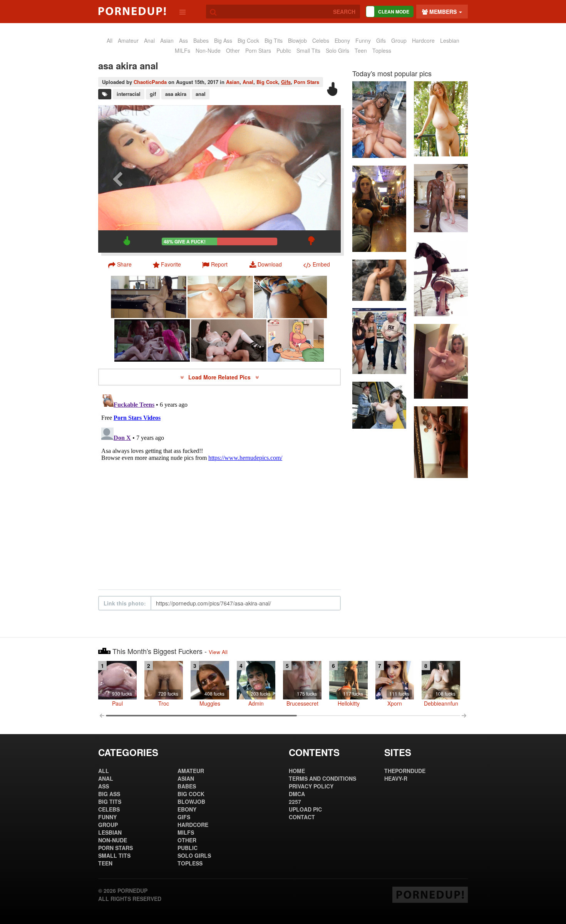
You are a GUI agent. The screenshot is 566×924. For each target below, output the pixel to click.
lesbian (449, 40)
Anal (248, 82)
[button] (215, 264)
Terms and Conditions (322, 778)
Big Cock (248, 40)
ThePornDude (404, 771)
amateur (128, 40)
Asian (232, 82)
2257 (295, 801)
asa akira (175, 93)
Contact (302, 817)
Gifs (286, 82)
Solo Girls (337, 50)
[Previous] (117, 179)
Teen (361, 50)
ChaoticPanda (150, 82)
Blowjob (297, 40)
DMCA (297, 794)
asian (167, 40)
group (399, 40)
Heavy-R (395, 778)
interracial (129, 93)
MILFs (182, 50)
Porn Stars (258, 50)
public (283, 50)
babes (201, 40)
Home (297, 771)
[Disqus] (219, 487)
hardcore (423, 40)
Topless (381, 50)
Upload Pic (305, 809)
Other (233, 50)
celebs (320, 40)
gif (153, 93)
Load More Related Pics (220, 377)
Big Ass (223, 40)
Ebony (342, 40)
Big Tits (274, 40)
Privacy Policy (311, 786)
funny (363, 40)
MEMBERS (443, 11)
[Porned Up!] (132, 11)
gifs (381, 40)
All (109, 40)
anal (149, 40)
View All (218, 652)
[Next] (321, 179)
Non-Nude (208, 50)
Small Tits (308, 50)
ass (183, 40)
